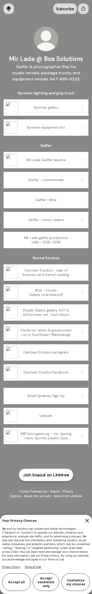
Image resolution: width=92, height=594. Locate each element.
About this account (37, 496)
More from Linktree (68, 496)
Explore (15, 496)
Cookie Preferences (33, 491)
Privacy (68, 491)
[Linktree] (9, 9)
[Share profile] (83, 9)
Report (55, 491)
